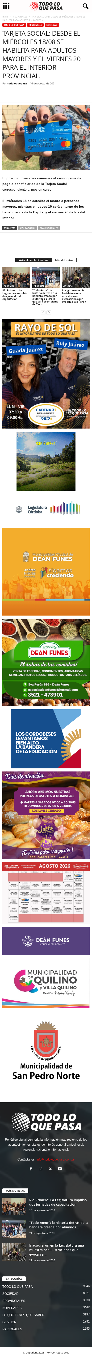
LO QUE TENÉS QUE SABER (23, 1315)
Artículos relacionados (33, 260)
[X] (18, 95)
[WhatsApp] (28, 95)
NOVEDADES (12, 1308)
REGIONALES (20, 16)
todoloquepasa (17, 83)
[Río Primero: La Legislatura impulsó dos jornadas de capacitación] (16, 277)
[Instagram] (41, 1169)
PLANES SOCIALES (49, 228)
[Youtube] (60, 1169)
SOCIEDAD (51, 24)
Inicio (5, 16)
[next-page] (48, 312)
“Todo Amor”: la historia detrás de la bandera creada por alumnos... (58, 1224)
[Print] (61, 95)
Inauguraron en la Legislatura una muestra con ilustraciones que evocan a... (56, 1250)
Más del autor (64, 260)
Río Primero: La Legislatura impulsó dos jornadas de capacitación (14, 295)
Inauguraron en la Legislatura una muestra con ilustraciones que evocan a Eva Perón (74, 296)
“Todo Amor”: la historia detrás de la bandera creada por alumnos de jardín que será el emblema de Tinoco (45, 297)
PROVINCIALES (13, 1301)
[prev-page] (43, 312)
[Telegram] (39, 95)
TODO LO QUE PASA (14, 24)
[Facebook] (7, 95)
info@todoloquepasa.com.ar (56, 1159)
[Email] (50, 95)
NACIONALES (12, 1329)
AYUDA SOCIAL (28, 228)
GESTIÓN (9, 286)
